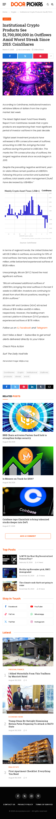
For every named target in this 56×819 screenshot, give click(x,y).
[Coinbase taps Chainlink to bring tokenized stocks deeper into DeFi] (28, 501)
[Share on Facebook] (10, 56)
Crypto (7, 19)
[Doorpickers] (27, 4)
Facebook (25, 327)
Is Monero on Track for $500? (18, 478)
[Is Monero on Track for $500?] (28, 461)
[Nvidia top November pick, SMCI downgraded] (10, 573)
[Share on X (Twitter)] (25, 56)
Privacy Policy (25, 804)
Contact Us (9, 804)
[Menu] (4, 4)
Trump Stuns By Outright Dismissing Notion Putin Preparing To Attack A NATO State (31, 724)
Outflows (44, 372)
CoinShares (9, 372)
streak (18, 376)
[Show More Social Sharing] (50, 56)
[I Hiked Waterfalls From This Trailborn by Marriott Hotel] (28, 652)
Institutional (32, 372)
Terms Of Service (44, 804)
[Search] (52, 4)
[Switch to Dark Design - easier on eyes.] (47, 4)
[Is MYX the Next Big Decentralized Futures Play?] (10, 560)
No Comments (24, 50)
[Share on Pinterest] (40, 56)
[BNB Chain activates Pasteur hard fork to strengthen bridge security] (28, 417)
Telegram (41, 327)
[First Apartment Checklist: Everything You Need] (28, 749)
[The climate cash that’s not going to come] (10, 586)
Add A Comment (28, 536)
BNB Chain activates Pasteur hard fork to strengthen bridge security (25, 436)
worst (26, 376)
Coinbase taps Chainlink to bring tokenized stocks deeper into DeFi (26, 521)
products (8, 376)
